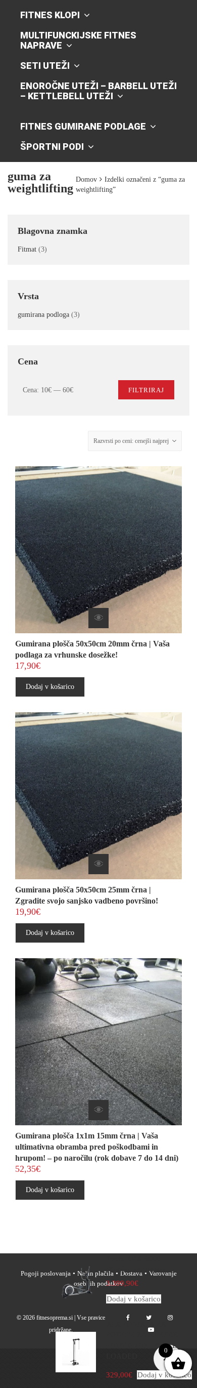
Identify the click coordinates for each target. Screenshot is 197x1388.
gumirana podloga (43, 314)
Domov (86, 179)
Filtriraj (146, 390)
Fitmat (27, 249)
